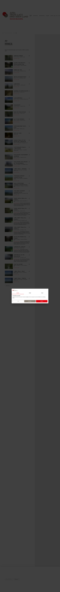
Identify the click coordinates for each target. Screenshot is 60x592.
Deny (18, 301)
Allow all (42, 301)
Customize (29, 301)
